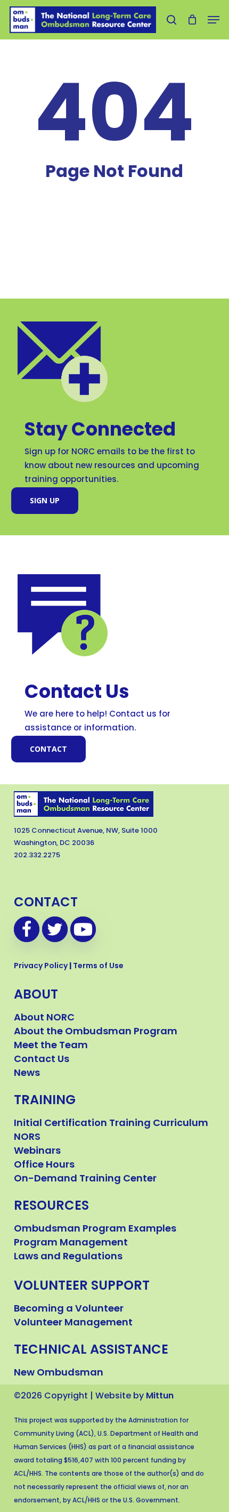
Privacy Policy (41, 966)
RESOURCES (51, 1206)
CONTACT (46, 903)
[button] (213, 19)
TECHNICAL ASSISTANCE (91, 1350)
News (27, 1074)
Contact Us (41, 1060)
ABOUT (36, 995)
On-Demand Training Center (85, 1179)
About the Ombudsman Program (95, 1032)
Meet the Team (51, 1046)
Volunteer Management (73, 1323)
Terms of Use (98, 966)
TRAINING (45, 1101)
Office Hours (44, 1165)
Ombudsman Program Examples (95, 1229)
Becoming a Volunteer (69, 1309)
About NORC (44, 1018)
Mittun (160, 1396)
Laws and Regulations (68, 1257)
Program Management (71, 1243)
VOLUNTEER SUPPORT (82, 1286)
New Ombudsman (58, 1373)
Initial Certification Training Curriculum (111, 1124)
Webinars (37, 1151)
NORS (27, 1138)
